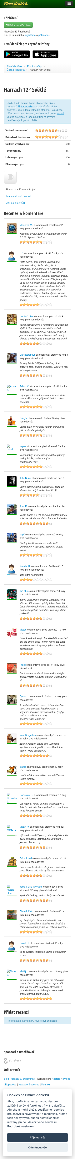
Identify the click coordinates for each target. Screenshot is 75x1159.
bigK (22, 534)
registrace (30, 35)
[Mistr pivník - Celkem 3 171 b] (12, 633)
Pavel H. (24, 943)
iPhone (66, 1078)
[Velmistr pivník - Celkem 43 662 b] (12, 700)
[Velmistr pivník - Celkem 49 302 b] (12, 770)
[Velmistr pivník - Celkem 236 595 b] (12, 450)
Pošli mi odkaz (26, 106)
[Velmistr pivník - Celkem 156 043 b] (12, 509)
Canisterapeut (27, 354)
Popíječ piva (26, 316)
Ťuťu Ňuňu (25, 478)
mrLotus (24, 591)
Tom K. (24, 506)
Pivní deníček (11, 2)
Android (56, 1078)
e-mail (60, 113)
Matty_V (24, 826)
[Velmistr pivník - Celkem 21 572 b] (12, 975)
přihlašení (43, 35)
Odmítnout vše (37, 1147)
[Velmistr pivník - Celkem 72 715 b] (12, 538)
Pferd (23, 664)
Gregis (23, 418)
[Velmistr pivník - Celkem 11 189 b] (12, 390)
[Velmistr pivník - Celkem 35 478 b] (12, 358)
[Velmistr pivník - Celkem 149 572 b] (12, 594)
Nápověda (10, 1084)
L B (21, 253)
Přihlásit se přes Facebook (18, 25)
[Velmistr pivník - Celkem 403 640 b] (12, 228)
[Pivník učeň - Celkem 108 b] (12, 569)
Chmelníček (26, 911)
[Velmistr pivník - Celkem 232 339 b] (12, 421)
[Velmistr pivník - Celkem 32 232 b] (12, 256)
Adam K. (24, 386)
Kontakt (45, 1084)
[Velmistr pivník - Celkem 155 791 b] (12, 319)
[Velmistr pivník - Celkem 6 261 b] (12, 890)
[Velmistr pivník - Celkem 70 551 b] (12, 738)
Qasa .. (24, 696)
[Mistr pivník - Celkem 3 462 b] (12, 946)
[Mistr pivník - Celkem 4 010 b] (12, 830)
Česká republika (16, 69)
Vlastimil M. (26, 225)
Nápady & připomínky (23, 1078)
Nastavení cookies (28, 1084)
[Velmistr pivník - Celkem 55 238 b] (12, 481)
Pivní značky (34, 66)
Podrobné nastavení (20, 1126)
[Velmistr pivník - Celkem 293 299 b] (12, 915)
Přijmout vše (37, 1137)
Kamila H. (25, 566)
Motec (23, 629)
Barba (23, 766)
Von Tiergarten (28, 735)
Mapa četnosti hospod (18, 196)
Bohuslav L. (26, 795)
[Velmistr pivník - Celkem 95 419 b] (12, 798)
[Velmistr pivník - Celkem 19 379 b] (12, 862)
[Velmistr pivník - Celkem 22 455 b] (12, 668)
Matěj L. (24, 971)
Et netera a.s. (12, 1061)
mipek (23, 446)
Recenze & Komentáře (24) (21, 189)
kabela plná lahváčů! (31, 886)
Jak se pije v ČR (15, 203)
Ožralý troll (26, 858)
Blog (6, 1078)
